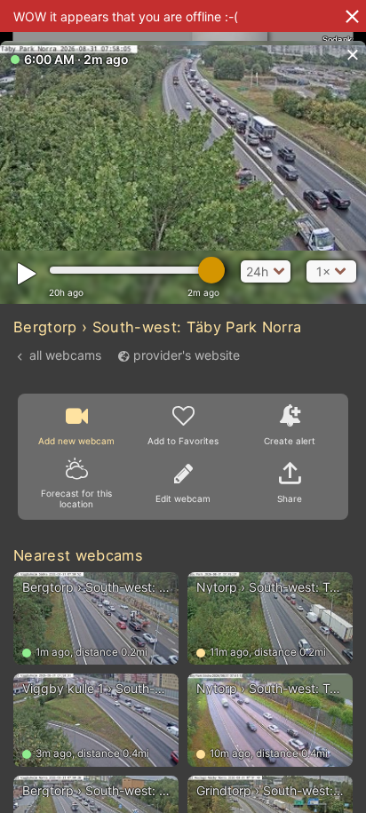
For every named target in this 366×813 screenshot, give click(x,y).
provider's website (186, 355)
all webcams (65, 355)
